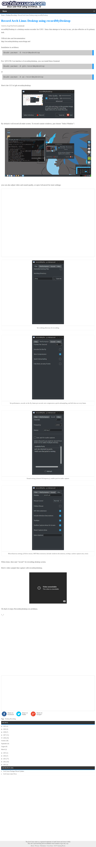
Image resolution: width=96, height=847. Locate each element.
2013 (4, 759)
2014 (4, 756)
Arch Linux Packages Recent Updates (13, 771)
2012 (4, 762)
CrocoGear (50, 845)
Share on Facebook (10, 713)
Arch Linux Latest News (10, 774)
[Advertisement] (48, 206)
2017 (4, 735)
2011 (4, 764)
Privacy (37, 845)
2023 (4, 726)
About (32, 845)
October (3, 740)
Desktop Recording (11, 15)
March (3, 749)
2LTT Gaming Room (59, 845)
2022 (4, 729)
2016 (4, 738)
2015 (4, 753)
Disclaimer (43, 845)
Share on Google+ (39, 713)
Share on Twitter (25, 713)
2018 (4, 732)
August (3, 746)
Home (3, 15)
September (4, 743)
